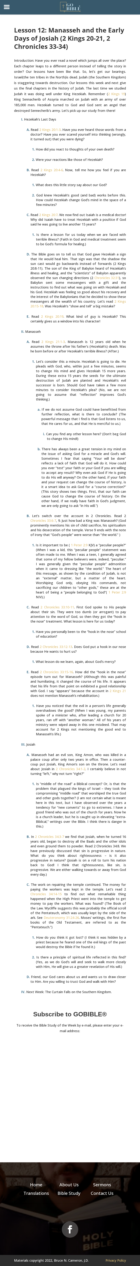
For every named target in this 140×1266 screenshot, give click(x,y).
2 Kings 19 (116, 94)
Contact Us (102, 1193)
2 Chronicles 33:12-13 (56, 647)
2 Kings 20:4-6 (51, 170)
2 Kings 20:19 (52, 316)
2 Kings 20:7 (48, 215)
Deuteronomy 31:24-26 (61, 917)
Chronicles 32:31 (106, 278)
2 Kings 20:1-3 (50, 129)
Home (36, 1185)
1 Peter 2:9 (79, 545)
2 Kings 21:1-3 (53, 342)
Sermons (102, 1185)
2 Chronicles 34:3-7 (49, 836)
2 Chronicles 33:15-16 (56, 672)
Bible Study (69, 1193)
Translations (36, 1193)
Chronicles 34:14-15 (45, 894)
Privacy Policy (116, 1260)
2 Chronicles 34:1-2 (70, 769)
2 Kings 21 (118, 691)
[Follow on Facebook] (70, 1229)
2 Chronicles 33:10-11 (57, 607)
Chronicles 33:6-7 (43, 520)
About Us (69, 1185)
